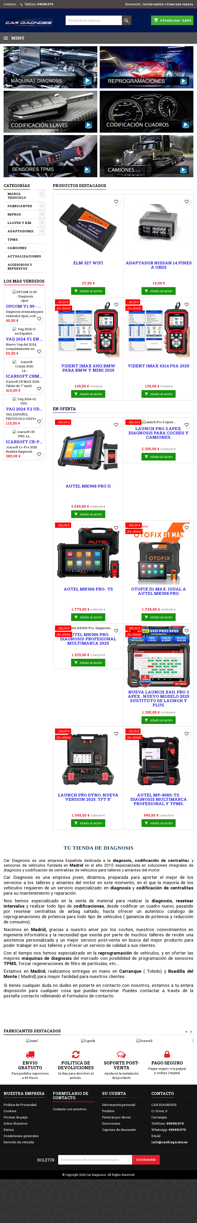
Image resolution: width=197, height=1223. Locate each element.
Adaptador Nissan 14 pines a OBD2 (159, 265)
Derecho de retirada (19, 1142)
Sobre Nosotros (16, 1123)
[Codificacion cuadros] (146, 111)
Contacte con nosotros (69, 1109)
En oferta (64, 408)
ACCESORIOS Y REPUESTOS (19, 266)
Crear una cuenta (179, 4)
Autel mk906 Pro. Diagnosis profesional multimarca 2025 (88, 639)
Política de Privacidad (20, 1105)
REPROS (14, 214)
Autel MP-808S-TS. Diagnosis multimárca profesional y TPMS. (158, 799)
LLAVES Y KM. (19, 223)
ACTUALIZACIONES (24, 256)
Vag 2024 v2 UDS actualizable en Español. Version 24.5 (24, 409)
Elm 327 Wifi (88, 263)
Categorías (17, 185)
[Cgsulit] (88, 1040)
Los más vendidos (24, 281)
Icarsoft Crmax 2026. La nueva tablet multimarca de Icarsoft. (24, 376)
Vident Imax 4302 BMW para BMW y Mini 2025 (88, 368)
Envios (9, 1129)
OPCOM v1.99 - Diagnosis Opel (24, 306)
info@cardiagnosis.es (169, 1142)
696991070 (45, 4)
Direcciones (111, 1123)
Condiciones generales (21, 1136)
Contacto (10, 4)
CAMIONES (16, 248)
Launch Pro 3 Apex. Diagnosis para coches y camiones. (159, 433)
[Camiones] (146, 156)
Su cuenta (114, 1093)
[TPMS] (50, 156)
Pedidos (108, 1111)
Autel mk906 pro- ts (88, 589)
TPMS (12, 239)
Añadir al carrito (88, 291)
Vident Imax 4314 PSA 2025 (158, 366)
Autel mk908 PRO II (88, 486)
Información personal (118, 1105)
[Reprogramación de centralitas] (146, 67)
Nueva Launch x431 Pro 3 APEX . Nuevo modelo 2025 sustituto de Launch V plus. (158, 698)
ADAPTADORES (20, 231)
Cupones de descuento (119, 1129)
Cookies (10, 1111)
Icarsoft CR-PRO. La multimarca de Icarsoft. (24, 442)
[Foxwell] (144, 1040)
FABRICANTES (19, 206)
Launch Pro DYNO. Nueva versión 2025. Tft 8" (88, 797)
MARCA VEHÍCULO (16, 196)
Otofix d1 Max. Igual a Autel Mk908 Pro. (158, 591)
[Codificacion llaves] (50, 111)
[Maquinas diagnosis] (50, 67)
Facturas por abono (116, 1117)
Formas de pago (16, 1117)
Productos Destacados (79, 185)
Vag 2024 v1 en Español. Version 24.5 (24, 339)
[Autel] (32, 1040)
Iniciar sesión (153, 4)
